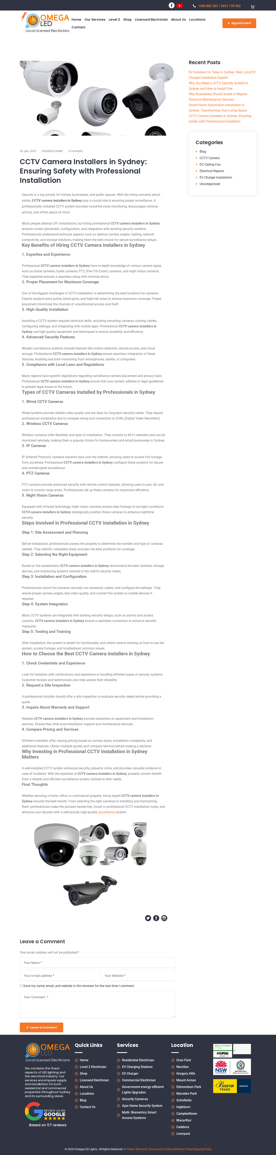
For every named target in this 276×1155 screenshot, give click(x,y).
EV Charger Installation (216, 177)
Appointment (241, 23)
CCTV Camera (210, 158)
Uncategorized (210, 184)
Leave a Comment (43, 1027)
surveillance (106, 812)
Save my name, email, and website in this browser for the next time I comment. (79, 986)
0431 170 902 (231, 6)
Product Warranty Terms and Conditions (150, 1149)
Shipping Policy (202, 1149)
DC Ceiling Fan (210, 164)
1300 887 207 (208, 6)
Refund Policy (184, 1149)
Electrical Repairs (212, 171)
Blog (203, 151)
